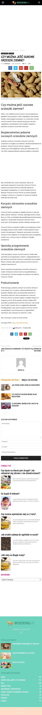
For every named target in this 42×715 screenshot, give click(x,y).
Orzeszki (11, 53)
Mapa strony (21, 709)
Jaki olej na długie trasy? (13, 555)
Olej (2, 683)
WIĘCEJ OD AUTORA (29, 380)
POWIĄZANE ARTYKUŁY (10, 380)
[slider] (7, 328)
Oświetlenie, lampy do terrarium (13, 680)
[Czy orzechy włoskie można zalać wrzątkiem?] (6, 396)
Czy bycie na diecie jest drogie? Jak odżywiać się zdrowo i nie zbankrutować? (20, 472)
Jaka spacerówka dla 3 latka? (23, 653)
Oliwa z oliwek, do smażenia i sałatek (14, 692)
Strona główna (5, 50)
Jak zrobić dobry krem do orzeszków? (26, 385)
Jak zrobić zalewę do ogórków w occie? (19, 534)
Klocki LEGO (5, 695)
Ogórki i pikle (6, 686)
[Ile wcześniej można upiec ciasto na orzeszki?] (6, 405)
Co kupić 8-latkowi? (10, 493)
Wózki (3, 677)
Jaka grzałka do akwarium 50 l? (11, 350)
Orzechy (4, 698)
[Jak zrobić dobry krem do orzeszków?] (6, 387)
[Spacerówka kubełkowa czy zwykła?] (6, 646)
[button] (39, 2)
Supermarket (5, 53)
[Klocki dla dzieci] (6, 665)
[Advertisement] (21, 26)
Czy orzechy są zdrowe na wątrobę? (31, 350)
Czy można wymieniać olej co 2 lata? (18, 514)
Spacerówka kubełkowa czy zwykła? (25, 644)
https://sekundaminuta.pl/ (20, 323)
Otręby (3, 701)
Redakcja (7, 63)
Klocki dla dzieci (18, 662)
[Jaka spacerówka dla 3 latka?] (6, 655)
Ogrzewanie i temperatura (10, 689)
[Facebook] (21, 633)
